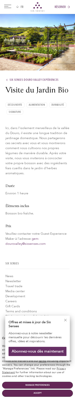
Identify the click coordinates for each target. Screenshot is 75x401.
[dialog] (37, 341)
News (9, 276)
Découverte (15, 105)
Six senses (37, 7)
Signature (15, 112)
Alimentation (37, 105)
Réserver (60, 7)
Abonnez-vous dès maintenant (38, 351)
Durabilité (57, 105)
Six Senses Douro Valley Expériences (34, 80)
